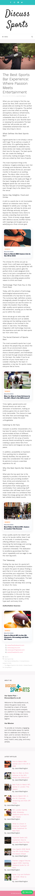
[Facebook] (10, 2)
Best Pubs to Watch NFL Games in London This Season (16, 528)
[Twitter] (21, 2)
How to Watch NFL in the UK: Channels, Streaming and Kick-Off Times (16, 637)
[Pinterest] (18, 2)
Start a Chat (28, 892)
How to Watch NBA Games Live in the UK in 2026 (17, 255)
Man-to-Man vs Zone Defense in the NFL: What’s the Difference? (17, 397)
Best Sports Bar (9, 659)
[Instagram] (14, 2)
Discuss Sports (17, 19)
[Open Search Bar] (32, 36)
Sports (6, 656)
